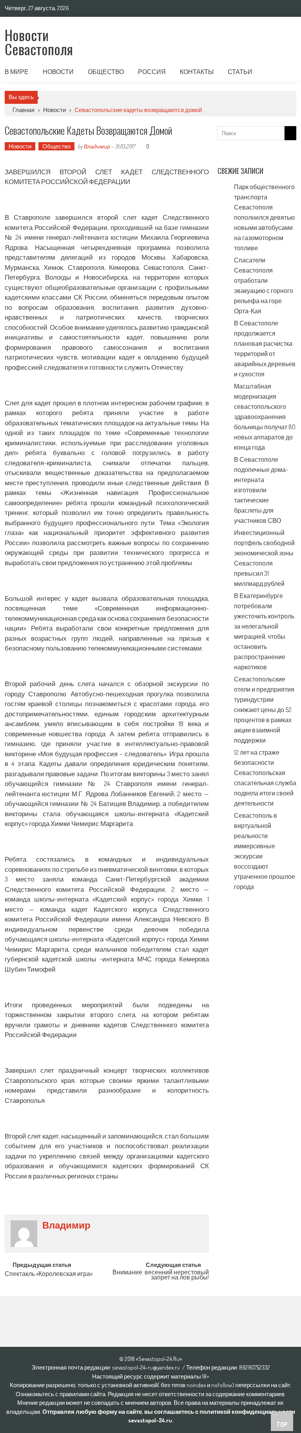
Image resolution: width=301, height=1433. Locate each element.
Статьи (240, 72)
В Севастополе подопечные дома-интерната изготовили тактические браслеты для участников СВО (261, 489)
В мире (17, 72)
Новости (58, 72)
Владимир (97, 146)
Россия (152, 72)
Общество (106, 72)
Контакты (197, 72)
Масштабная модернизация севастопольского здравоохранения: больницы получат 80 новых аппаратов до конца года (265, 416)
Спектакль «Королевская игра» (48, 1274)
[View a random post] (284, 71)
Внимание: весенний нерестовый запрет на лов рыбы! (160, 1275)
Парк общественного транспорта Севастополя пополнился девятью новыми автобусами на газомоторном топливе (264, 217)
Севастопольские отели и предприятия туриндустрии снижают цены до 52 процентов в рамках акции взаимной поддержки (264, 709)
